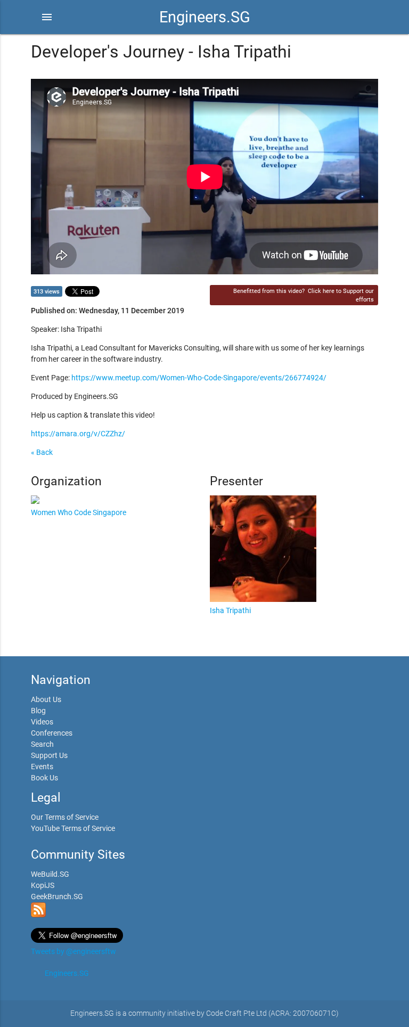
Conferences (51, 733)
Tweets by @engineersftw (73, 951)
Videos (42, 722)
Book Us (44, 777)
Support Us (49, 755)
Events (42, 766)
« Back (42, 452)
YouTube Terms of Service (73, 828)
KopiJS (42, 885)
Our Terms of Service (65, 817)
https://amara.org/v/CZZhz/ (78, 433)
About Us (46, 699)
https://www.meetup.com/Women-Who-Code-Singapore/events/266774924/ (198, 377)
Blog (38, 710)
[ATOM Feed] (38, 914)
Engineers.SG (204, 17)
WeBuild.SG (50, 874)
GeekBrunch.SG (57, 896)
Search (42, 744)
